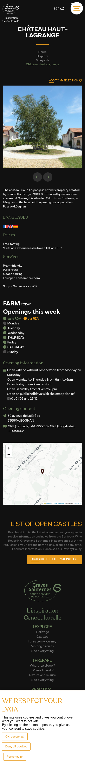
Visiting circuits (42, 646)
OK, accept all (14, 736)
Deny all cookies (16, 746)
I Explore (42, 56)
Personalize (15, 756)
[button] (42, 471)
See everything (42, 651)
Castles (42, 636)
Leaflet (48, 503)
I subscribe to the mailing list (54, 559)
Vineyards (42, 60)
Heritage (42, 632)
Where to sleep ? (42, 665)
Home (42, 52)
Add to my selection (63, 80)
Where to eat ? (43, 670)
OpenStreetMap (59, 503)
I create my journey (42, 641)
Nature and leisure (42, 675)
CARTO (78, 503)
